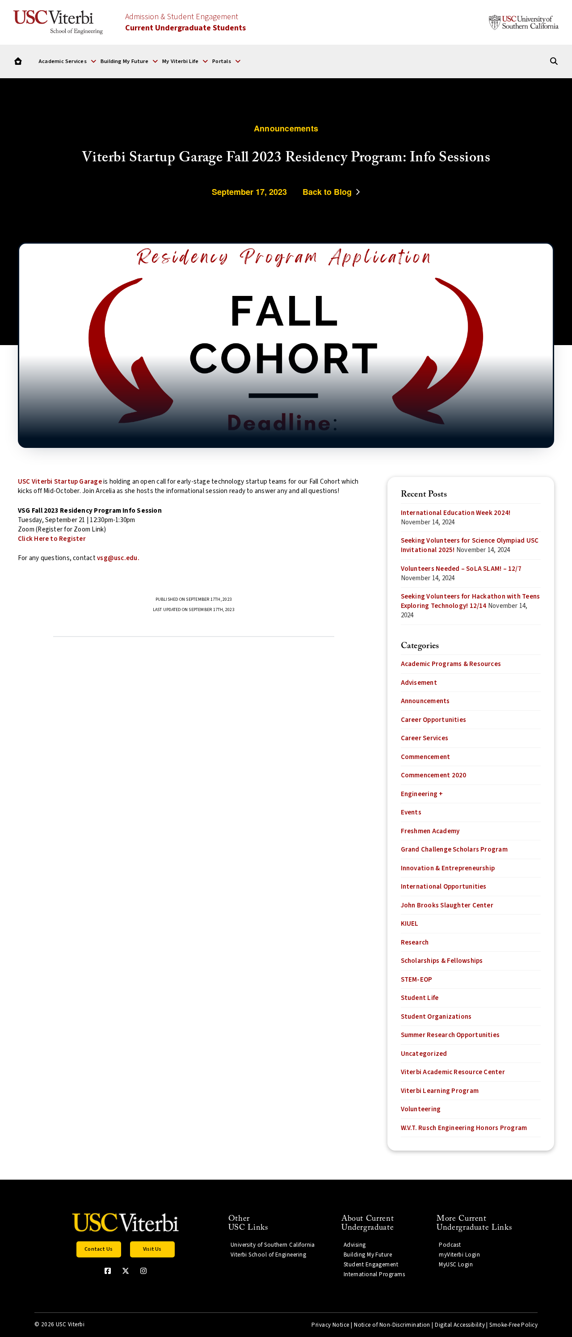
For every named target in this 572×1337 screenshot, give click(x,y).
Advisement (419, 682)
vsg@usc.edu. (118, 558)
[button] (67, 61)
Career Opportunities (434, 720)
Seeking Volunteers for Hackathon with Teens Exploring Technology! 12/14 (470, 601)
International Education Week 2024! (456, 513)
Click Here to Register (52, 539)
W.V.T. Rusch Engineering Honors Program (464, 1128)
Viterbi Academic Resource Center (453, 1072)
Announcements (425, 701)
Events (411, 812)
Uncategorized (424, 1054)
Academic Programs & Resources (451, 664)
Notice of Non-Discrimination (392, 1325)
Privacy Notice (330, 1325)
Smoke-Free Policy (513, 1325)
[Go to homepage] (18, 61)
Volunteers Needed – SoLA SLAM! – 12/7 (461, 569)
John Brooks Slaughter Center (447, 905)
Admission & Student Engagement (185, 22)
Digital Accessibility (460, 1325)
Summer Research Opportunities (450, 1035)
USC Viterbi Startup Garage (60, 481)
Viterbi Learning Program (440, 1091)
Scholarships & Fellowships (442, 961)
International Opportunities (444, 886)
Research (415, 942)
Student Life (420, 998)
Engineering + (422, 794)
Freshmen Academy (430, 831)
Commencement (425, 757)
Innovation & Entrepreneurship (448, 868)
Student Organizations (436, 1016)
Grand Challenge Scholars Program (454, 849)
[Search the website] (554, 61)
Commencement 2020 (434, 775)
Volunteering (421, 1109)
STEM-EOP (417, 979)
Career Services (424, 738)
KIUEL (410, 923)
